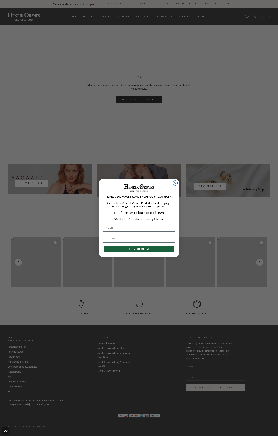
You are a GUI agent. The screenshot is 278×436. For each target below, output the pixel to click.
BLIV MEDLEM (139, 249)
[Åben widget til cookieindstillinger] (5, 430)
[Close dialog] (175, 183)
